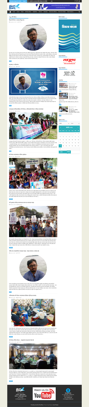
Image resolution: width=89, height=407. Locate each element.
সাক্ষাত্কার (45, 11)
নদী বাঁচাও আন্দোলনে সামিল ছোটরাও (17, 154)
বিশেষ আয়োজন (70, 11)
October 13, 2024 (72, 93)
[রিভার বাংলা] (10, 11)
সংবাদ (14, 11)
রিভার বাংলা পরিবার (62, 11)
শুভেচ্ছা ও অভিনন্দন (14, 64)
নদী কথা (40, 11)
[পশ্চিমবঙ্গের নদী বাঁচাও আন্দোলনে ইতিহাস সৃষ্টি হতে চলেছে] (33, 312)
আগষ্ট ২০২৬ (69, 127)
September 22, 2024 (73, 106)
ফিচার (22, 11)
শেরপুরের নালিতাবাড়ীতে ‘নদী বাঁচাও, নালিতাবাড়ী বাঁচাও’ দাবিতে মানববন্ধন (26, 109)
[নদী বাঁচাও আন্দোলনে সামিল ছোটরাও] (33, 173)
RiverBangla (18, 111)
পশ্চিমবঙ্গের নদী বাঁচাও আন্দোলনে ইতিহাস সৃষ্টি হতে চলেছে (23, 295)
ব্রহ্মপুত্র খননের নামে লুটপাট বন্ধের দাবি (52, 1)
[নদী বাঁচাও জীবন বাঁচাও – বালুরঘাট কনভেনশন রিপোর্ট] (33, 356)
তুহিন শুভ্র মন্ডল (20, 204)
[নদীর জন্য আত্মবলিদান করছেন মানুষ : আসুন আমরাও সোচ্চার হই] (33, 268)
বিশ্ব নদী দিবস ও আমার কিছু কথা (17, 20)
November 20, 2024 (73, 83)
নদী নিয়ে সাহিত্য (28, 11)
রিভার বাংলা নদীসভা (53, 11)
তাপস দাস (20, 22)
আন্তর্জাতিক (35, 11)
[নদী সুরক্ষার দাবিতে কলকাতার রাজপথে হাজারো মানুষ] (33, 221)
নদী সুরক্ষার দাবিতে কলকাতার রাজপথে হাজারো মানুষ (21, 202)
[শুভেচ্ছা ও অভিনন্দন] (33, 81)
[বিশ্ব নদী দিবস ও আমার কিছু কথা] (33, 37)
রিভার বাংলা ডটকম (72, 85)
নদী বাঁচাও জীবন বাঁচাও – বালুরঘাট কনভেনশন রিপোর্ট (21, 340)
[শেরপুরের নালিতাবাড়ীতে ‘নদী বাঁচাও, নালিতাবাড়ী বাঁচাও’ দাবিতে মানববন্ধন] (33, 125)
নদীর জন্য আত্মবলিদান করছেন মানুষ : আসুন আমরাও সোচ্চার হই (24, 251)
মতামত (18, 11)
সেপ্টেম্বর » (68, 152)
